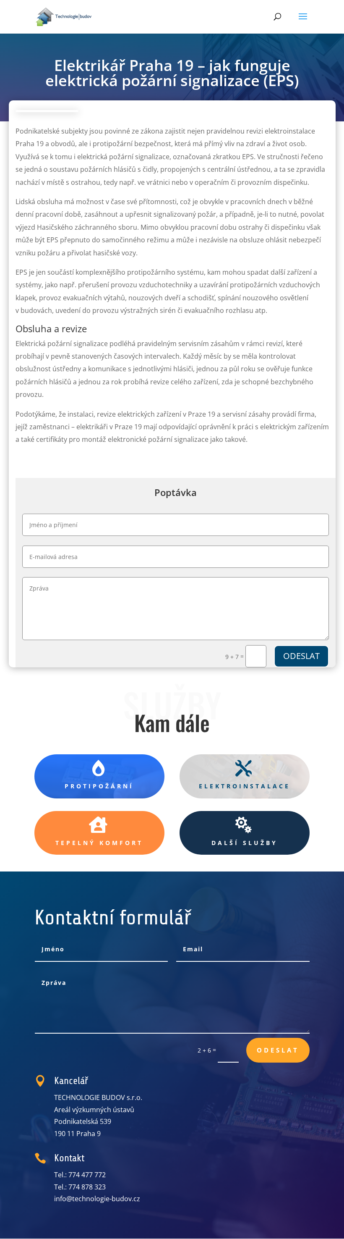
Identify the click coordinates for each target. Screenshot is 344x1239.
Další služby (244, 843)
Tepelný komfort (99, 843)
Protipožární (99, 786)
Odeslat (301, 656)
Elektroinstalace (244, 786)
